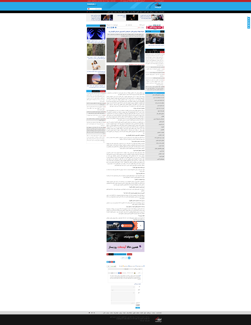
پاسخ (112, 273)
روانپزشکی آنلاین (160, 159)
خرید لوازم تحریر (160, 105)
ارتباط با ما (142, 317)
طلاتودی (162, 130)
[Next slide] (146, 31)
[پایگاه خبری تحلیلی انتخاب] (159, 6)
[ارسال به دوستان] (109, 27)
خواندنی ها (120, 12)
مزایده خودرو (161, 146)
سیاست (156, 12)
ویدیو (112, 12)
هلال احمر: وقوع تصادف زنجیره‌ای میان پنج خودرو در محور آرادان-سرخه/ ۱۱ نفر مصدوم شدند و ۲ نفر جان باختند (96, 124)
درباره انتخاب (147, 317)
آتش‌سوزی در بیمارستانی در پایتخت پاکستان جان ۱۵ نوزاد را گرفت (96, 119)
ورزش (124, 12)
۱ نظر (126, 25)
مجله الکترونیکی (123, 317)
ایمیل (139, 289)
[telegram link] (92, 312)
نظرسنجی (89, 1)
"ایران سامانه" (142, 320)
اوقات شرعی (100, 1)
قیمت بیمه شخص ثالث (159, 138)
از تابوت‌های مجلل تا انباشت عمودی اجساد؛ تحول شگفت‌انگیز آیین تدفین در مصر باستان (96, 57)
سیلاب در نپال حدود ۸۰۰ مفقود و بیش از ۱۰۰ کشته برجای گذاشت (96, 103)
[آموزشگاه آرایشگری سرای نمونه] (125, 247)
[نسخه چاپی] (107, 27)
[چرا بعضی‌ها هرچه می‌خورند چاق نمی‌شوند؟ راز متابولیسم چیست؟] (96, 65)
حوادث (128, 12)
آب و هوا (104, 1)
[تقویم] (249, 25)
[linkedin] (114, 262)
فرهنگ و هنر (132, 12)
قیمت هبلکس (161, 135)
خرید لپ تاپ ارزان (160, 108)
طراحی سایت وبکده (160, 143)
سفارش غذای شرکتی (160, 140)
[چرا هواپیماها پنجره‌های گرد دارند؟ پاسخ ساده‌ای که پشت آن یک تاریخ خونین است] (96, 79)
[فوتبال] (249, 23)
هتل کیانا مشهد (161, 111)
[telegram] (90, 12)
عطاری (162, 116)
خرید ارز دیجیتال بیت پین (158, 97)
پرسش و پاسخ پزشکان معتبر (158, 95)
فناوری (137, 12)
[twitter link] (89, 312)
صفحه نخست (161, 12)
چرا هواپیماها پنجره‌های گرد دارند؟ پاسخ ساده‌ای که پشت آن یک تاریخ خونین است (96, 86)
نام (139, 286)
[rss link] (94, 312)
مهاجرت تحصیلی (160, 132)
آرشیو (111, 317)
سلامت (115, 12)
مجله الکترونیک (94, 1)
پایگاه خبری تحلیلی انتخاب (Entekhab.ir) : (136, 64)
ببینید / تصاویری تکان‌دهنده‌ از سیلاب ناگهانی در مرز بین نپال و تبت (154, 69)
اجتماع (141, 12)
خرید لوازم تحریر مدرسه (159, 100)
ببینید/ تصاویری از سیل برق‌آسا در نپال (156, 72)
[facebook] (110, 262)
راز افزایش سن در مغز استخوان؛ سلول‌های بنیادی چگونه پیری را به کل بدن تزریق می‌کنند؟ (96, 41)
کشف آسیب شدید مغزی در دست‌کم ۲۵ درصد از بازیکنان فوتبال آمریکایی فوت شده (145, 17)
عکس (109, 12)
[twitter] (87, 12)
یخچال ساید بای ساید (159, 103)
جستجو (114, 317)
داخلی (139, 27)
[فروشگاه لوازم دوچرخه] (125, 236)
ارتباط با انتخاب (112, 1)
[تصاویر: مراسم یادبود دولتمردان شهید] (155, 39)
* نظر (139, 292)
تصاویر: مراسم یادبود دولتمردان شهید (156, 45)
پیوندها (108, 1)
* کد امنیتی (138, 302)
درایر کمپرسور (161, 124)
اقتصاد (145, 12)
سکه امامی (162, 151)
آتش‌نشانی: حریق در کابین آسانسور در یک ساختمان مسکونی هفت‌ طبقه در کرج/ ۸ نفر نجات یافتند (96, 112)
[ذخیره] (111, 28)
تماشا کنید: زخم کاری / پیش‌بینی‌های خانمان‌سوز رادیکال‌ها (154, 75)
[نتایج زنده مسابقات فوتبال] (249, 27)
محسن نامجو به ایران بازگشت (122, 16)
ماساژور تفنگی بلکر (160, 113)
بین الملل (152, 12)
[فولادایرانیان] (125, 225)
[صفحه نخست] (249, 18)
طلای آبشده (161, 156)
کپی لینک (129, 254)
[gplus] (112, 262)
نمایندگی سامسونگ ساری (159, 119)
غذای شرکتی (161, 121)
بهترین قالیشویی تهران (159, 148)
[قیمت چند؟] (249, 21)
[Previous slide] (150, 31)
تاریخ (148, 12)
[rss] (92, 12)
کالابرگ (162, 127)
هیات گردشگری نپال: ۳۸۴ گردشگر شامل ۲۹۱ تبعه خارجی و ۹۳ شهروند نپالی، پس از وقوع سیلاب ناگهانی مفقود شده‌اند (96, 108)
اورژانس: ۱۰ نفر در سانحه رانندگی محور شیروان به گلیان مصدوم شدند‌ (96, 116)
